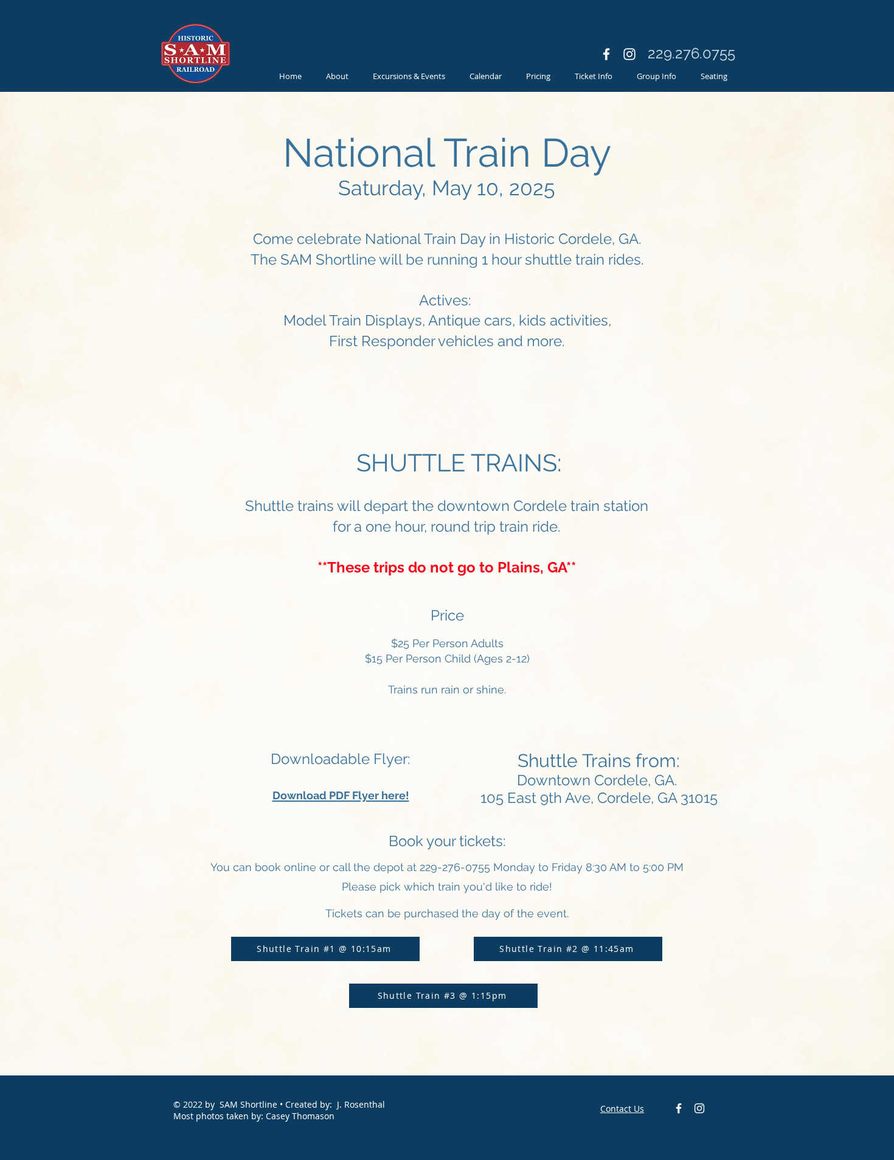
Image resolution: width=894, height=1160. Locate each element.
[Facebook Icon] (606, 54)
